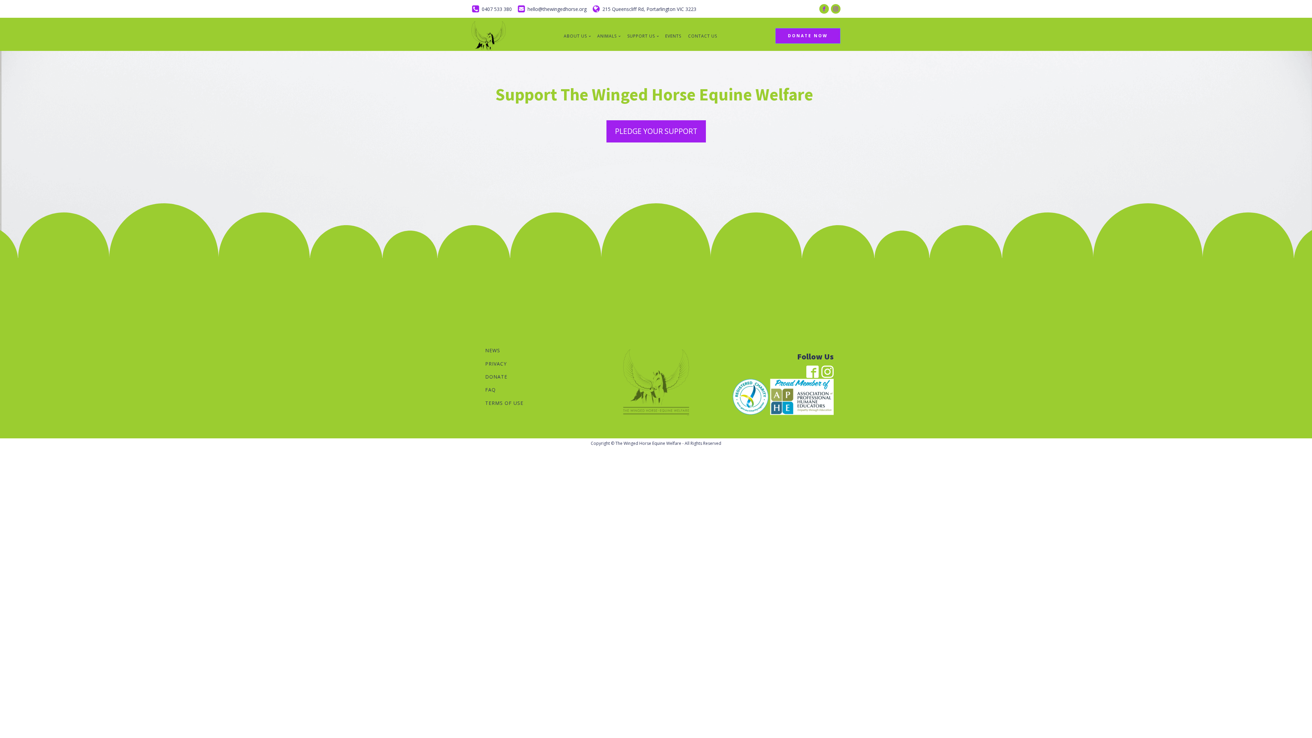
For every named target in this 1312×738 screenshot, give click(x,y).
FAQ (490, 389)
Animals (607, 36)
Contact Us (702, 36)
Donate (496, 376)
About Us (575, 36)
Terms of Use (504, 403)
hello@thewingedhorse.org (557, 9)
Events (673, 36)
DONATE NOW (808, 36)
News (492, 350)
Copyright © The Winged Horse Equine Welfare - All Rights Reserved (656, 443)
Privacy (496, 363)
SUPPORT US (641, 36)
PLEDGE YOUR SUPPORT (656, 131)
